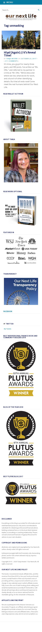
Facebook (7, 311)
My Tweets (7, 329)
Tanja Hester (12, 59)
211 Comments (11, 61)
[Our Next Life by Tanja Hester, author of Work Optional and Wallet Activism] (21, 17)
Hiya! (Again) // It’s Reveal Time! (20, 54)
